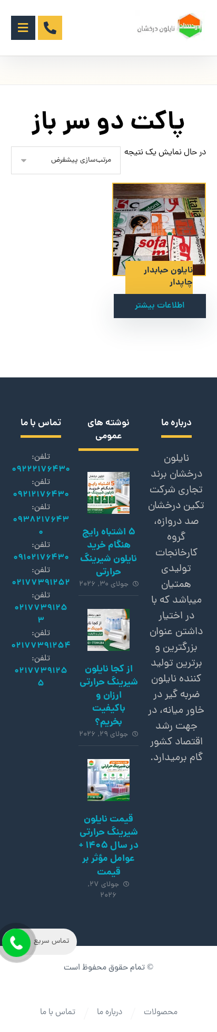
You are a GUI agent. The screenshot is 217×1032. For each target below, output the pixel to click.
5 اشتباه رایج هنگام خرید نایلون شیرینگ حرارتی (108, 552)
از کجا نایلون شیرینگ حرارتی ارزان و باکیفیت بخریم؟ (109, 696)
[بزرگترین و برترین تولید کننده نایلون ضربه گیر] (170, 25)
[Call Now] (15, 942)
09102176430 (41, 557)
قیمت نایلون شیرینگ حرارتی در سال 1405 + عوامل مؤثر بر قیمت (109, 846)
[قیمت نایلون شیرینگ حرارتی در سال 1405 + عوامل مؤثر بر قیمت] (108, 780)
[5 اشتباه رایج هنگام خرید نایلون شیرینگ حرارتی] (108, 493)
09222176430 (41, 469)
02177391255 (40, 677)
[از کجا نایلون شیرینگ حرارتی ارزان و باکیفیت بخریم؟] (108, 630)
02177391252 (41, 582)
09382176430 (41, 526)
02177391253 (40, 614)
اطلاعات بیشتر (160, 306)
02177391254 (41, 645)
